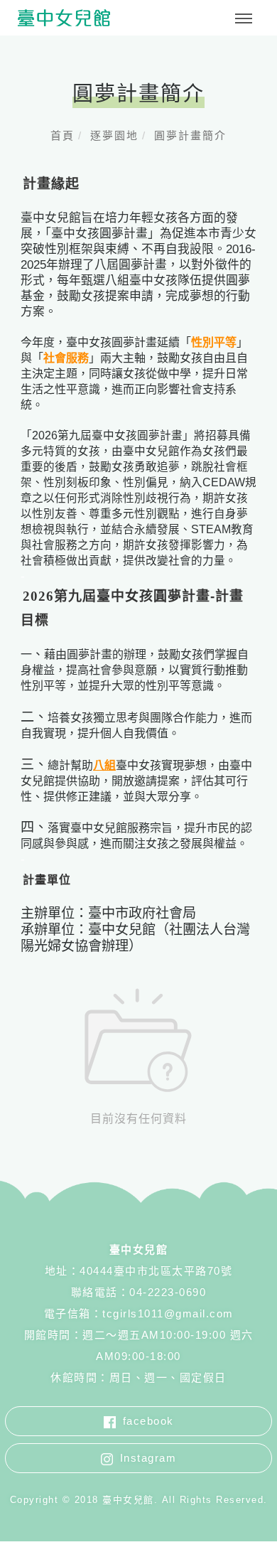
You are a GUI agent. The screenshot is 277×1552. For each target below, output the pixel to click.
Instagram (148, 1458)
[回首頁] (64, 17)
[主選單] (243, 19)
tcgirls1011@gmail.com (168, 1313)
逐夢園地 (114, 135)
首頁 (62, 135)
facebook (148, 1421)
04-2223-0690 (167, 1292)
